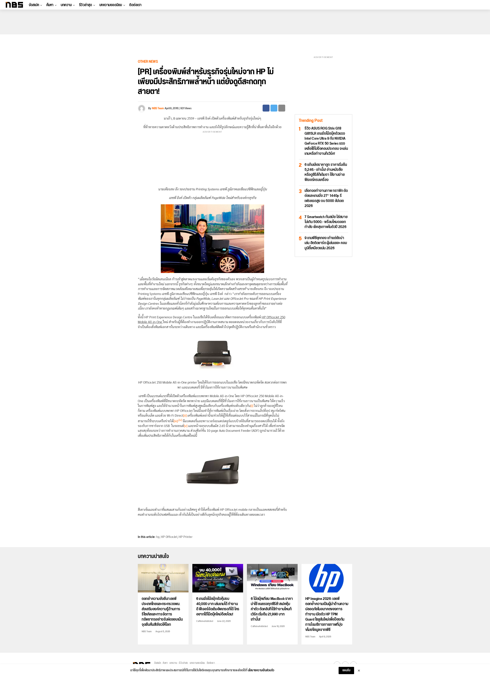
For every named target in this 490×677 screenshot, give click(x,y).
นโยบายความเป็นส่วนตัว (261, 670)
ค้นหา (49, 5)
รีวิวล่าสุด (85, 5)
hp (157, 537)
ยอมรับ (346, 670)
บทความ (66, 5)
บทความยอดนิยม (110, 5)
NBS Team (158, 108)
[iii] (176, 421)
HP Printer (185, 537)
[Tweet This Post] (273, 108)
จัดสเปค (34, 5)
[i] (252, 405)
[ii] (185, 415)
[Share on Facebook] (266, 108)
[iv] (180, 420)
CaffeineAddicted (204, 621)
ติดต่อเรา (135, 5)
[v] (185, 426)
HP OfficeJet (169, 537)
